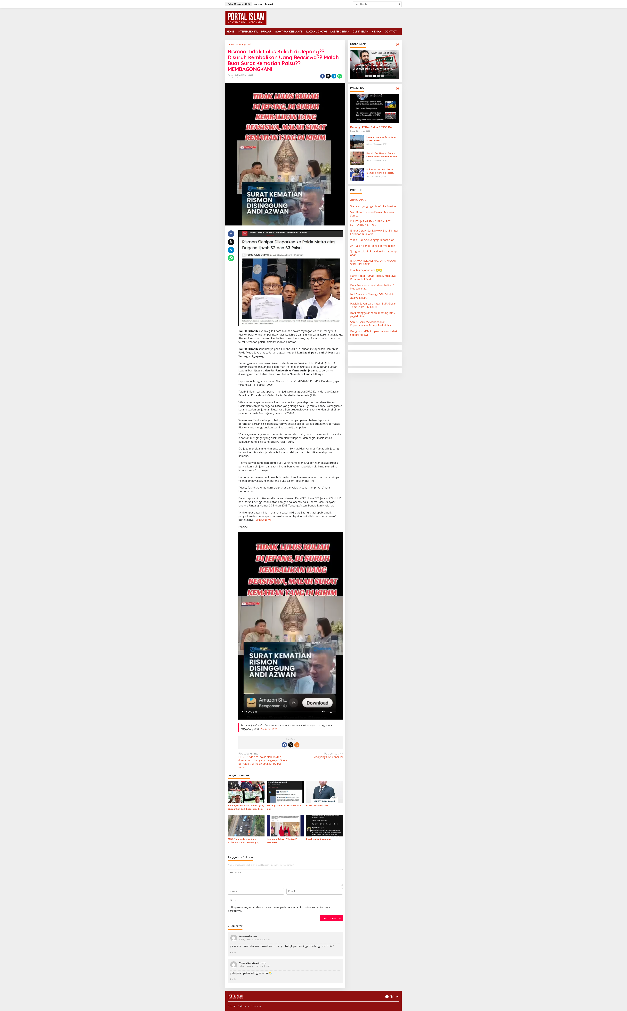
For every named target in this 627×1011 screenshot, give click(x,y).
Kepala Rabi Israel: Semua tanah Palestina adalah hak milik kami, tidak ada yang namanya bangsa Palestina (381, 155)
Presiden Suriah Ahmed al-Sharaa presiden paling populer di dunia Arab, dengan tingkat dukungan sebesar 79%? (374, 67)
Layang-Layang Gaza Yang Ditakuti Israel (381, 139)
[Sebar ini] (322, 76)
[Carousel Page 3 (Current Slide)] (374, 76)
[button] (399, 4)
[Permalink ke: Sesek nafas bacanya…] (324, 825)
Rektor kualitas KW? (317, 805)
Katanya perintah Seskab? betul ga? (284, 807)
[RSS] (296, 744)
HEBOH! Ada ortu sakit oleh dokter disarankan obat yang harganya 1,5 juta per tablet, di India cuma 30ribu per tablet (262, 760)
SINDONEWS (263, 520)
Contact (257, 1006)
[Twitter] (290, 744)
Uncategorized (234, 77)
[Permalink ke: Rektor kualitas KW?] (324, 791)
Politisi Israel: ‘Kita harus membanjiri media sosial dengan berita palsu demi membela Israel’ (380, 171)
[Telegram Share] (333, 76)
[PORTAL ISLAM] (245, 17)
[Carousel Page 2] (370, 76)
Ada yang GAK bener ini (328, 755)
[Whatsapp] (339, 76)
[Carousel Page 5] (382, 76)
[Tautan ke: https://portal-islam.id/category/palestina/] (398, 88)
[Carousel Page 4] (378, 76)
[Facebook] (284, 744)
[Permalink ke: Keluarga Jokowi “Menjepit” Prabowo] (285, 825)
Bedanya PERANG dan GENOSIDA (371, 127)
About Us (244, 1006)
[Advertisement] (376, 359)
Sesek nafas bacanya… (318, 839)
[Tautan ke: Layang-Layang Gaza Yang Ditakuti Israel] (357, 142)
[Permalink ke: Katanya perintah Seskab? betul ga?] (285, 791)
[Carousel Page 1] (367, 76)
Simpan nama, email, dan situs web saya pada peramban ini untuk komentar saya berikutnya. (279, 909)
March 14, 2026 (268, 729)
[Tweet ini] (328, 76)
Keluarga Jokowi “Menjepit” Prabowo (282, 841)
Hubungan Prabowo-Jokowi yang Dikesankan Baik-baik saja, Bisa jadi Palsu (246, 807)
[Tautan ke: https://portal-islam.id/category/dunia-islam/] (398, 45)
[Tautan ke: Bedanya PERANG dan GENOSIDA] (374, 108)
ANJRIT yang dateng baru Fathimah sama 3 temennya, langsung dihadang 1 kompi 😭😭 (246, 841)
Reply (233, 952)
